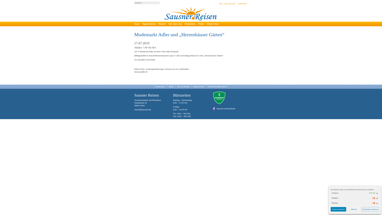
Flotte (201, 24)
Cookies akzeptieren (338, 209)
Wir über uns (175, 24)
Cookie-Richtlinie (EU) (217, 87)
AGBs (171, 87)
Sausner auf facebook (225, 109)
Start (136, 24)
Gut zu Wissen (183, 87)
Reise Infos (213, 24)
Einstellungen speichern (370, 209)
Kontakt (242, 4)
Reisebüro (190, 24)
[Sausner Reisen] (191, 14)
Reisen (162, 24)
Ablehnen (354, 209)
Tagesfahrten (149, 24)
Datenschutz (198, 87)
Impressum (160, 87)
